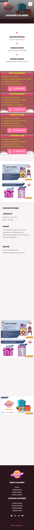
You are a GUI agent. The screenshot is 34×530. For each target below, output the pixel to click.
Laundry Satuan (17, 508)
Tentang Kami (17, 489)
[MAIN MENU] (30, 4)
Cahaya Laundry (17, 494)
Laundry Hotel (17, 510)
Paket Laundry (17, 492)
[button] (17, 88)
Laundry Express (17, 505)
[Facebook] (11, 515)
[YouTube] (22, 515)
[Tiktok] (19, 515)
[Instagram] (15, 515)
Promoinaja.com (18, 525)
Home (17, 487)
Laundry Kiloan (17, 503)
